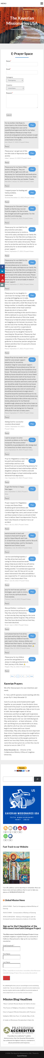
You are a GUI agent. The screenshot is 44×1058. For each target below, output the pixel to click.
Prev (12, 676)
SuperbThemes (22, 1056)
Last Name (6, 962)
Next (31, 676)
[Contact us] (2, 285)
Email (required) (8, 945)
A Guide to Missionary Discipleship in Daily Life (18, 1020)
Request (9, 93)
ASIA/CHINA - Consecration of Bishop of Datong (19, 912)
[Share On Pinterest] (2, 276)
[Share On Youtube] (2, 280)
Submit (9, 115)
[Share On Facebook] (2, 267)
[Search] (37, 779)
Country (9, 85)
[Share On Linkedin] (2, 271)
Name (8, 61)
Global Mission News (15, 900)
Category (9, 77)
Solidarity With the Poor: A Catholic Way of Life (18, 1016)
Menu (3, 3)
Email (8, 69)
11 (28, 676)
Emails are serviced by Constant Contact (21, 992)
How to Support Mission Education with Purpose (19, 1012)
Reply (7, 146)
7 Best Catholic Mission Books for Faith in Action (19, 1004)
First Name (6, 954)
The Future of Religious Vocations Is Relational (18, 1008)
